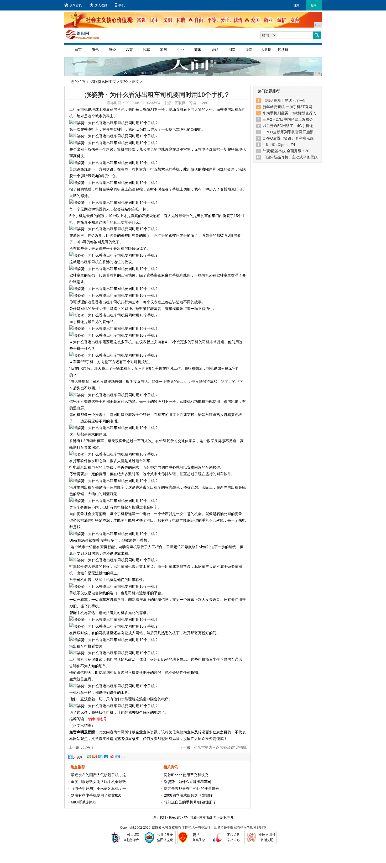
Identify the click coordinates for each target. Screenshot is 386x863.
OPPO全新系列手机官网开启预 (288, 132)
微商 (249, 50)
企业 (180, 50)
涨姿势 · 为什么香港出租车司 (187, 782)
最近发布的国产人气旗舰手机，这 (98, 775)
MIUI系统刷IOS (83, 802)
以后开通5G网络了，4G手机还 (288, 126)
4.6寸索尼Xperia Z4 (279, 144)
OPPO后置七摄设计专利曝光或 (288, 138)
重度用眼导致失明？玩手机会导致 (98, 782)
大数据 (266, 50)
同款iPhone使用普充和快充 (186, 775)
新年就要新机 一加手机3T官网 (287, 107)
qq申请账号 (97, 719)
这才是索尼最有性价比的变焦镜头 (191, 788)
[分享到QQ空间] (88, 756)
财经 (112, 50)
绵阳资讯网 (160, 827)
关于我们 (159, 817)
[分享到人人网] (106, 756)
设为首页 (75, 5)
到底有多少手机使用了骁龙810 (96, 795)
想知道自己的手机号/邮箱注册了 (190, 802)
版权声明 (226, 817)
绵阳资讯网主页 (103, 82)
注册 (297, 5)
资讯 (95, 50)
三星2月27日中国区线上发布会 (288, 119)
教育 (129, 50)
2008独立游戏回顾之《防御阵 (188, 795)
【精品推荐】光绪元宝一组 (285, 100)
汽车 (146, 50)
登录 (314, 5)
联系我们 (175, 817)
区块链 (283, 50)
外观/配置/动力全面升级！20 (286, 151)
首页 (78, 50)
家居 (163, 50)
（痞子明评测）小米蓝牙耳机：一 (98, 788)
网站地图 (205, 817)
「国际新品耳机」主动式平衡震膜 (290, 157)
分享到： (79, 757)
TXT (215, 817)
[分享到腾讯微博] (100, 756)
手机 (121, 5)
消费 (231, 50)
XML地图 (190, 817)
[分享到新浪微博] (94, 756)
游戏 (214, 50)
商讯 (197, 50)
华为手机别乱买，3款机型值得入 (289, 113)
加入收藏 (101, 5)
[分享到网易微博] (111, 756)
